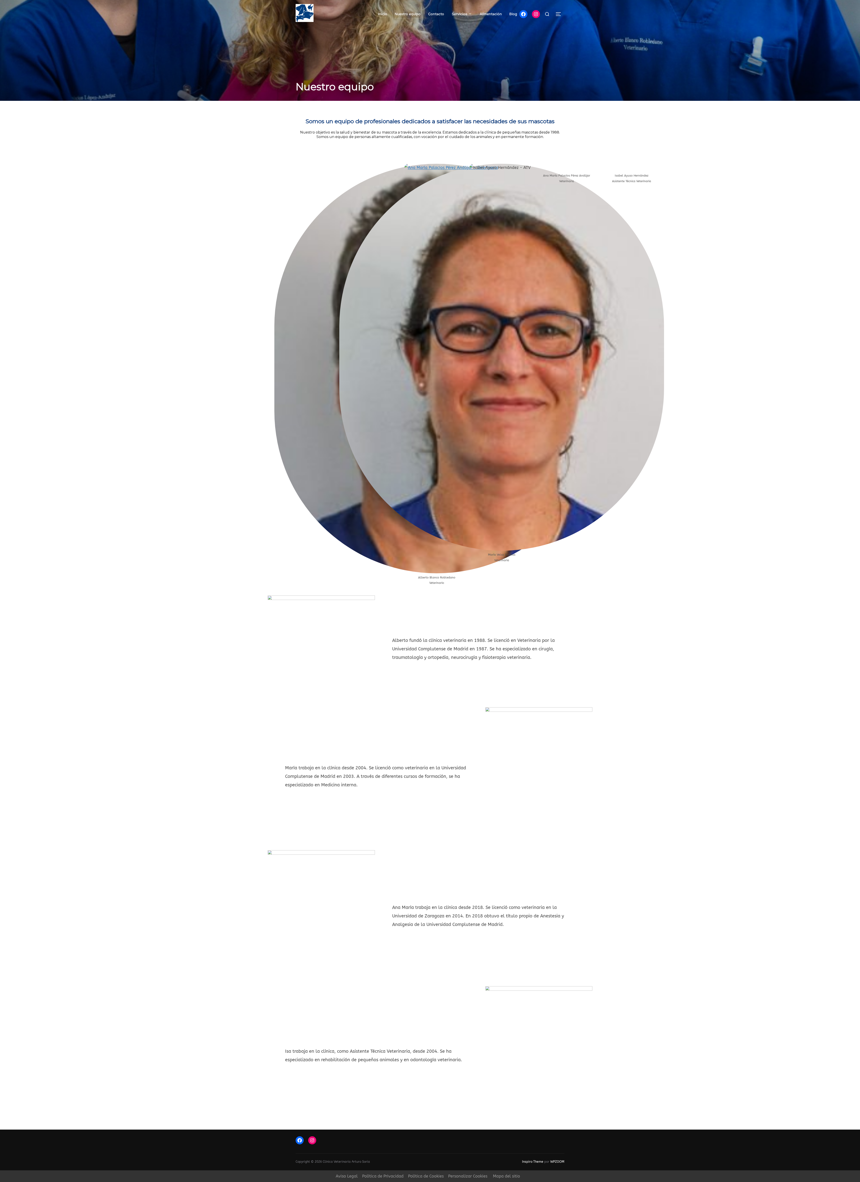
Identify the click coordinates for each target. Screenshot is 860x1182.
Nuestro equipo (408, 14)
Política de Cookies (426, 1176)
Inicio (382, 14)
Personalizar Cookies (467, 1176)
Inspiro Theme (532, 1162)
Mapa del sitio (506, 1176)
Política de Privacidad (383, 1176)
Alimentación (491, 14)
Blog (513, 14)
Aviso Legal (347, 1176)
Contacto (436, 14)
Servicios (459, 14)
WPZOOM (557, 1162)
